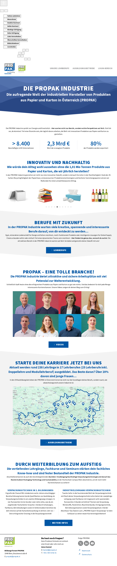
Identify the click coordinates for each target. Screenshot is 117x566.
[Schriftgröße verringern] (19, 53)
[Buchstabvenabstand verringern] (25, 59)
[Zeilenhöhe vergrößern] (22, 56)
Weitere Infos (60, 523)
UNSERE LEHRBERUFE (59, 68)
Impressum (86, 551)
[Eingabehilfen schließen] (6, 10)
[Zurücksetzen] (2, 10)
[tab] (46, 206)
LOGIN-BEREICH (105, 68)
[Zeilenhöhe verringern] (18, 56)
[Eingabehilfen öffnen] (3, 3)
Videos (60, 344)
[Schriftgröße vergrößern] (23, 53)
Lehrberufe (60, 250)
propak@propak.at (13, 556)
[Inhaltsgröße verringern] (23, 50)
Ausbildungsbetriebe (60, 442)
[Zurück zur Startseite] (15, 68)
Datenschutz (87, 554)
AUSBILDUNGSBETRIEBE (84, 68)
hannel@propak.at (50, 550)
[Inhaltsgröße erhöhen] (27, 50)
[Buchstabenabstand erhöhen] (29, 59)
